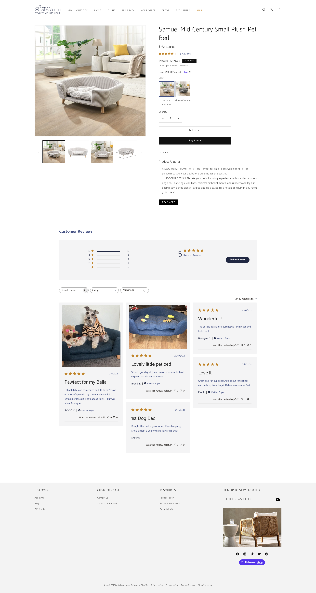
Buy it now (195, 141)
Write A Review (237, 260)
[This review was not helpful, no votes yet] (114, 417)
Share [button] (166, 152)
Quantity (163, 112)
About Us (39, 498)
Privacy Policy (167, 498)
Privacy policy (172, 585)
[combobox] (104, 290)
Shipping (163, 65)
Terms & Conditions (170, 504)
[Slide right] (142, 151)
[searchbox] (70, 290)
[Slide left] (38, 151)
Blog (37, 504)
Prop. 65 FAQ (166, 509)
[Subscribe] (277, 499)
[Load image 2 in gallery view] (78, 152)
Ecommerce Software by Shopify (134, 585)
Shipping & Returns (107, 504)
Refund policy (157, 585)
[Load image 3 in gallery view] (102, 152)
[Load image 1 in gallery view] (54, 152)
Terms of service (188, 585)
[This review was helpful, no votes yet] (108, 417)
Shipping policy (205, 585)
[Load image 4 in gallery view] (126, 152)
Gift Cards (40, 509)
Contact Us (102, 498)
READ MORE (168, 202)
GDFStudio (115, 585)
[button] (83, 10)
